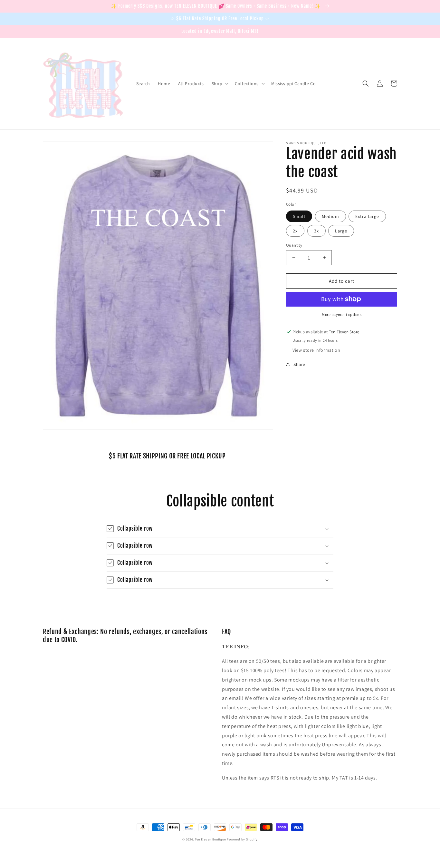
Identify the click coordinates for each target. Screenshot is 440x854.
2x (295, 230)
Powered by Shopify (242, 839)
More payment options (341, 314)
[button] (219, 83)
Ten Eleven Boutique (210, 839)
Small (299, 216)
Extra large (367, 216)
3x (316, 230)
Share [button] (299, 364)
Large (341, 230)
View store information (316, 350)
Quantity (294, 245)
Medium (330, 216)
